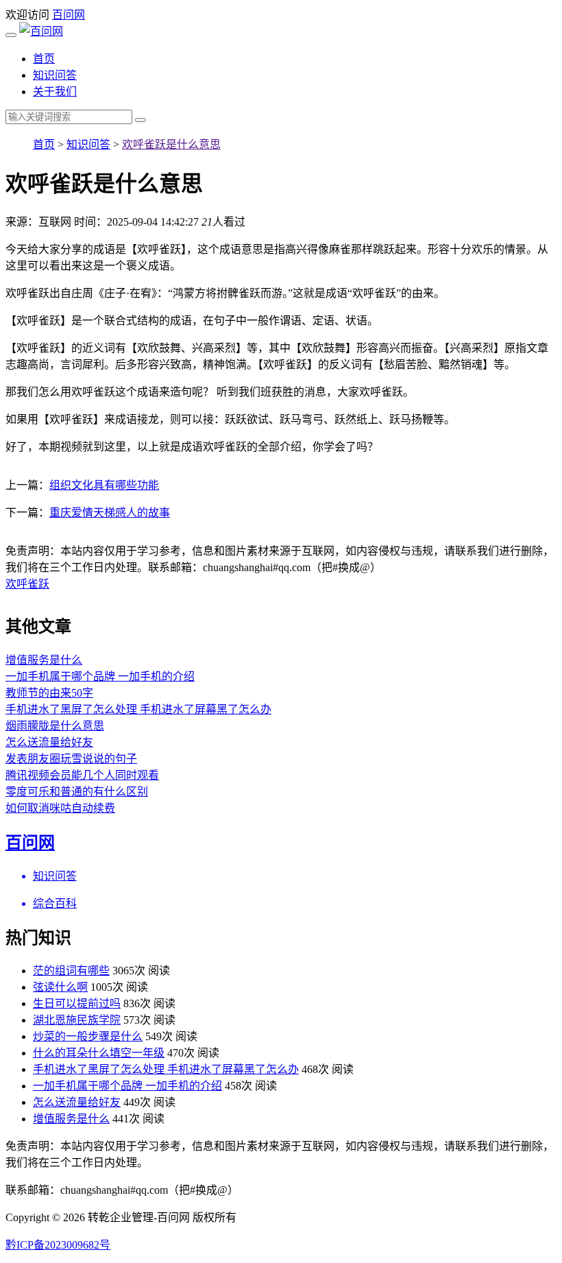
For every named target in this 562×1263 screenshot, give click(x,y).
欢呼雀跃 (27, 584)
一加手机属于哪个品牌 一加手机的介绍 (100, 676)
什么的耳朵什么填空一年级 (98, 1053)
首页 (44, 58)
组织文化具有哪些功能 (104, 485)
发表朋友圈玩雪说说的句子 (71, 759)
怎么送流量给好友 (49, 742)
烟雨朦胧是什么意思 (54, 726)
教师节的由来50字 (49, 693)
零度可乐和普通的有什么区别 (76, 791)
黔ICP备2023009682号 (57, 1245)
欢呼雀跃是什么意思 (171, 144)
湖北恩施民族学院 (77, 1020)
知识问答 (55, 75)
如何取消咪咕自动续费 (60, 808)
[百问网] (41, 31)
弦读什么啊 (60, 987)
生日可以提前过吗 (77, 1003)
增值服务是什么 (43, 660)
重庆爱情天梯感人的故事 (109, 512)
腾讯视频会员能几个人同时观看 (82, 775)
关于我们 (55, 91)
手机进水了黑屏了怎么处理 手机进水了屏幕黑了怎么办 (138, 709)
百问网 (68, 15)
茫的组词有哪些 (71, 970)
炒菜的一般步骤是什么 (88, 1036)
